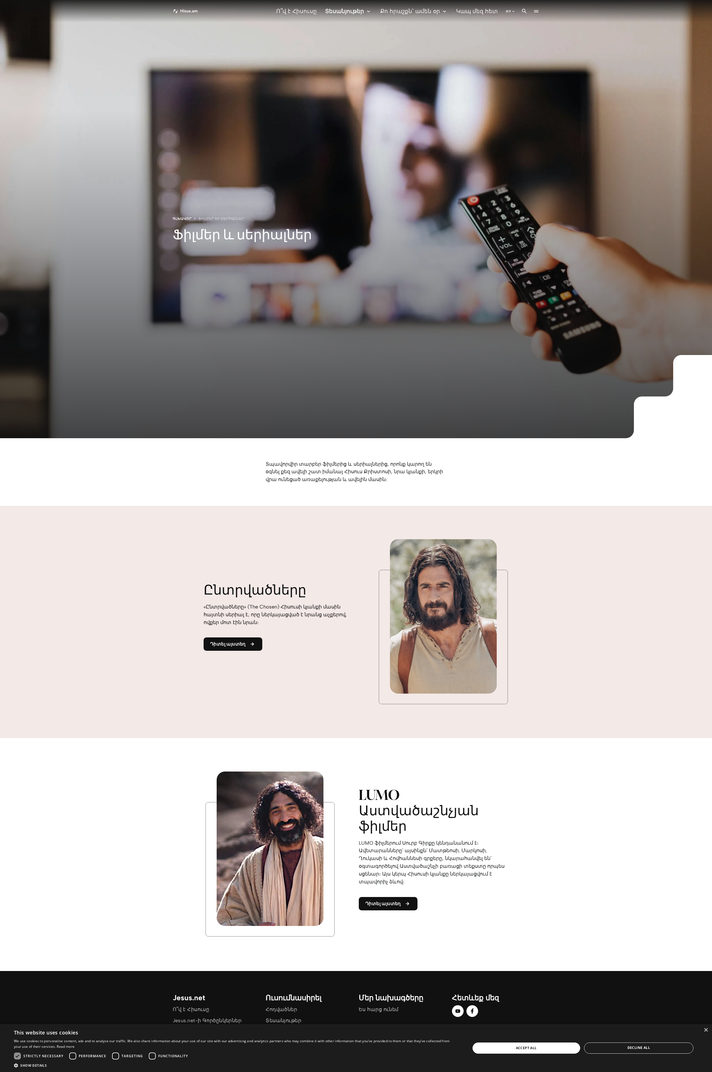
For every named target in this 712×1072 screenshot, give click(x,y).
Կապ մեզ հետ (477, 11)
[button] (235, 1065)
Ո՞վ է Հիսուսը (296, 11)
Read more (66, 1046)
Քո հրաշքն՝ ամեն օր (410, 11)
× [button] (706, 1030)
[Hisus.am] (186, 11)
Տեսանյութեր (344, 11)
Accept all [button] (526, 1048)
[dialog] (356, 1048)
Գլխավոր (182, 219)
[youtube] (458, 1011)
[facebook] (472, 1011)
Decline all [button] (638, 1047)
